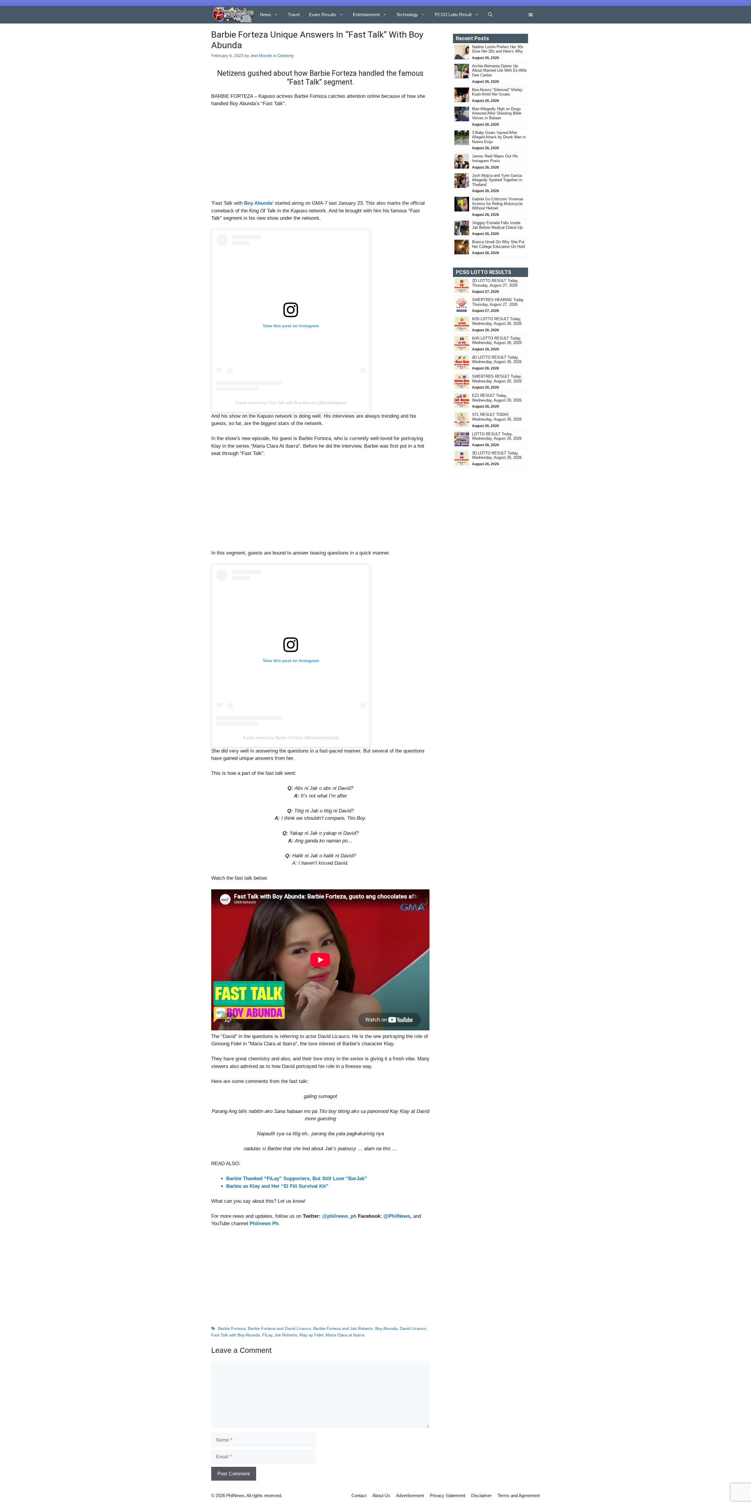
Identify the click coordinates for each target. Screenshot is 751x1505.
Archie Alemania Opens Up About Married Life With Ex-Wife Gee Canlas (499, 70)
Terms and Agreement (519, 1495)
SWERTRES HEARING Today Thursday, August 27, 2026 (498, 302)
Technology (407, 14)
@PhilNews (396, 1216)
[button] (490, 14)
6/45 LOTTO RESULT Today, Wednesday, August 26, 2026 (497, 340)
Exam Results (322, 14)
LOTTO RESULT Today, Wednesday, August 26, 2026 (497, 436)
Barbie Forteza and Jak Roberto (343, 1328)
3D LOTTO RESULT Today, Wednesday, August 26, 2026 (497, 455)
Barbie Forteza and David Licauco (279, 1328)
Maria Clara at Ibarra (345, 1335)
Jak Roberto (286, 1335)
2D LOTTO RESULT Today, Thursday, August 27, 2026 (495, 283)
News (265, 14)
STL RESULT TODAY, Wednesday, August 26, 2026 (497, 416)
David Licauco (413, 1328)
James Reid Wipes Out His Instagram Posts (495, 158)
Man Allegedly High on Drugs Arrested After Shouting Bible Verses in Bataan (496, 113)
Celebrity (286, 55)
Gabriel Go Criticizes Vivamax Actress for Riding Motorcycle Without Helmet (497, 203)
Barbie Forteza (232, 1328)
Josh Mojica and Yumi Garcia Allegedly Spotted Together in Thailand (497, 180)
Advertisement (410, 1495)
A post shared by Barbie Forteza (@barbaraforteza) (291, 737)
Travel (294, 14)
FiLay (267, 1335)
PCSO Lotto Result (453, 14)
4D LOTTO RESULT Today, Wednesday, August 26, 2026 (497, 359)
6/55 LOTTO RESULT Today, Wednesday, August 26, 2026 (497, 321)
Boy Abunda (386, 1328)
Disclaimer (481, 1495)
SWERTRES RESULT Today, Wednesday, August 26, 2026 (497, 378)
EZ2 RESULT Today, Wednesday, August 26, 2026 (497, 397)
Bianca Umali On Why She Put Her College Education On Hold (498, 244)
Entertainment (366, 14)
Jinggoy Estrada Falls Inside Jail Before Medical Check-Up (497, 225)
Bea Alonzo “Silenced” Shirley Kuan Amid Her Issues (497, 92)
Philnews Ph (264, 1223)
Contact (358, 1495)
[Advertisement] (320, 156)
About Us (381, 1495)
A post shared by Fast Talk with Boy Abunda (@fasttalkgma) (291, 402)
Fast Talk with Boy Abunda (235, 1335)
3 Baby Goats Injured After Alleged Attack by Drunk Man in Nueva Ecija (499, 137)
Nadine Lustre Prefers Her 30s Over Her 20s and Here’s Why (497, 49)
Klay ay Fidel (311, 1335)
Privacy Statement (447, 1495)
